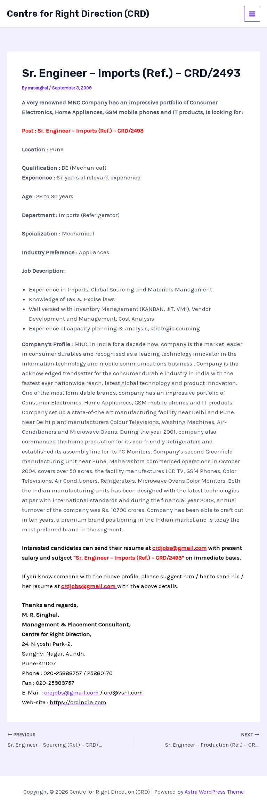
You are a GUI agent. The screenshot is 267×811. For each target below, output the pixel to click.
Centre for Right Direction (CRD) (78, 13)
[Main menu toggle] (252, 14)
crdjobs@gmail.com (71, 692)
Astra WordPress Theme (214, 791)
